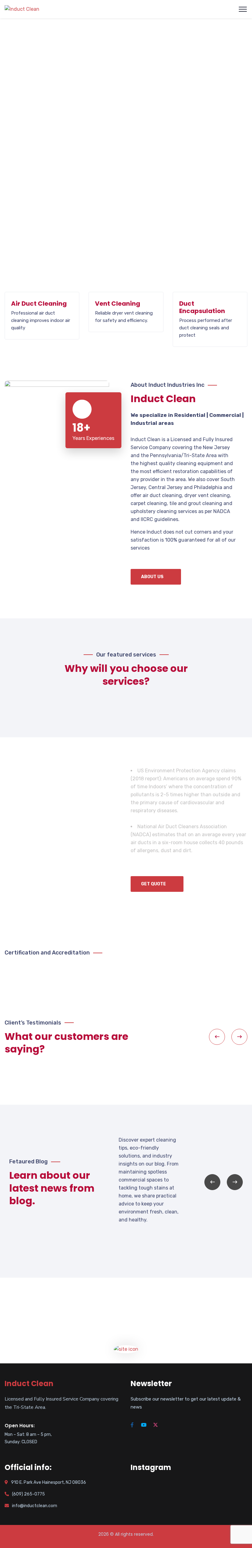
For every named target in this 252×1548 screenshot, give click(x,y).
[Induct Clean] (22, 9)
